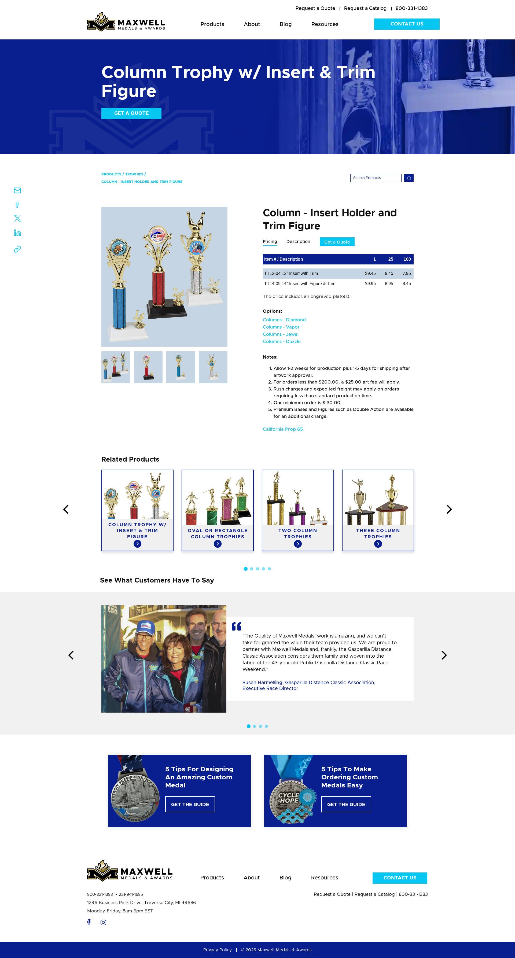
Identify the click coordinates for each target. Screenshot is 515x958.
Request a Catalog (375, 894)
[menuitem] (315, 9)
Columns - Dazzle (282, 341)
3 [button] (257, 568)
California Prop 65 (283, 429)
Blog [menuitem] (286, 24)
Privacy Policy (217, 950)
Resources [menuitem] (325, 24)
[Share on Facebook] (17, 205)
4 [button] (263, 568)
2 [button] (251, 568)
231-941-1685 (131, 895)
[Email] (17, 192)
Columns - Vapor (281, 327)
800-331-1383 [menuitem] (412, 8)
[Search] (409, 178)
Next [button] (449, 509)
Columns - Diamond (284, 320)
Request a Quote (332, 894)
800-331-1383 (100, 895)
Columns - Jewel (281, 334)
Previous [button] (65, 509)
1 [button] (246, 569)
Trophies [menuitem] (134, 174)
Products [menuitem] (212, 24)
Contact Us (407, 24)
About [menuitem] (252, 24)
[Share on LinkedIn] (17, 234)
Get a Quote (131, 113)
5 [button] (269, 568)
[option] (164, 277)
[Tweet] (17, 219)
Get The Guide (190, 804)
